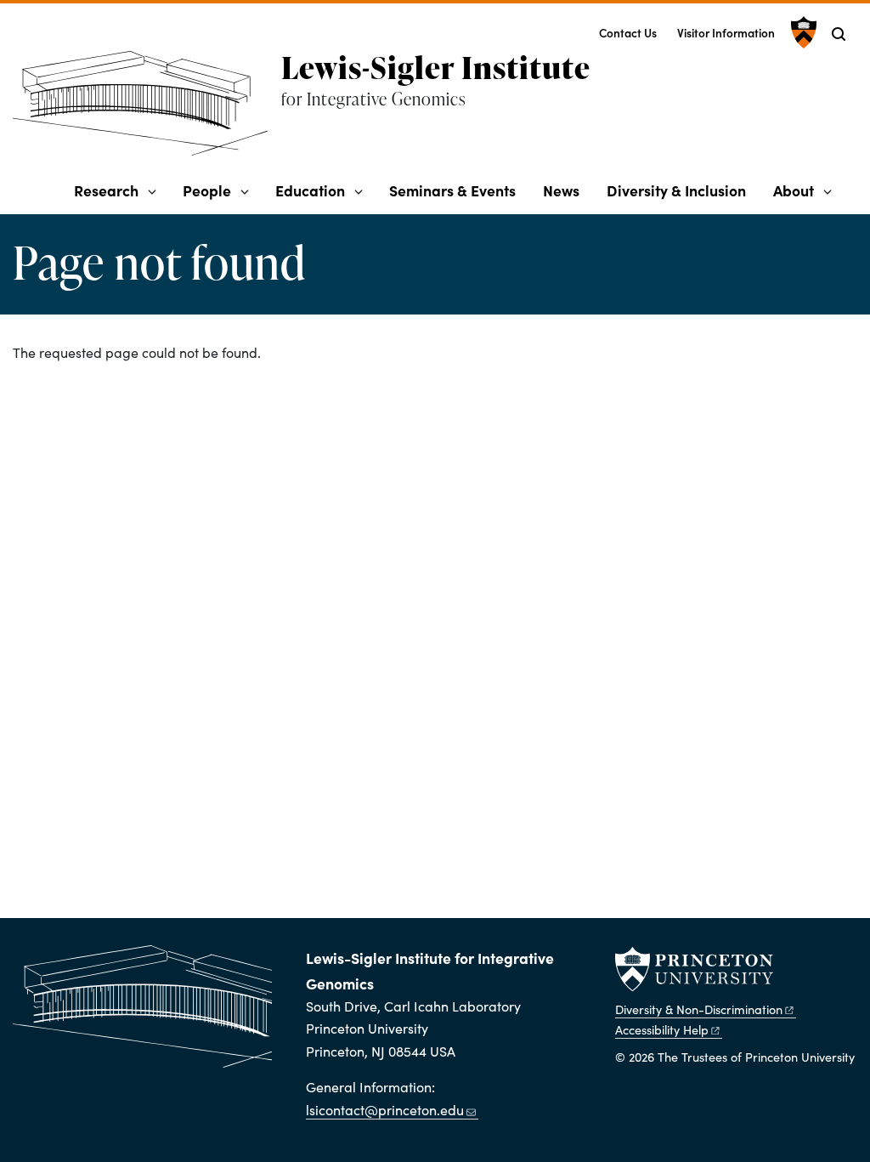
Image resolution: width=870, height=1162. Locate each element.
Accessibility (662, 1029)
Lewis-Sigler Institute (435, 67)
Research (106, 190)
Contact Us (628, 33)
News (561, 190)
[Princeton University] (801, 32)
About (793, 190)
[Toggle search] (838, 34)
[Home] (147, 110)
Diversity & (698, 1008)
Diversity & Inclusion (676, 190)
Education (310, 190)
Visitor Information (726, 33)
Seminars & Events (452, 190)
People (207, 190)
